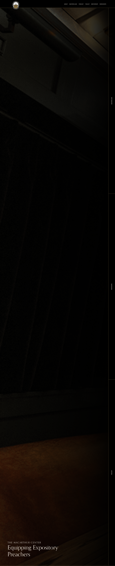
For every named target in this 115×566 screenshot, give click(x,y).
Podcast (81, 4)
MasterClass (73, 4)
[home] (16, 5)
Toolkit (87, 4)
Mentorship (94, 4)
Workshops (103, 4)
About (66, 4)
